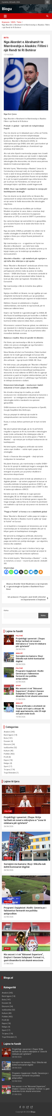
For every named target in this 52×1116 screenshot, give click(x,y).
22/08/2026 (20, 682)
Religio (6, 763)
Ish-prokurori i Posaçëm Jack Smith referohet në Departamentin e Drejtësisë (27, 598)
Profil (6, 757)
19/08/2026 (20, 717)
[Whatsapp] (11, 572)
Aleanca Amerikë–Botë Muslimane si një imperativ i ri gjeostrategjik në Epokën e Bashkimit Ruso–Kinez (27, 586)
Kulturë (7, 751)
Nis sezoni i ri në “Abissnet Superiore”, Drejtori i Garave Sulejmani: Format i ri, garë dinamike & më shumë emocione (32, 692)
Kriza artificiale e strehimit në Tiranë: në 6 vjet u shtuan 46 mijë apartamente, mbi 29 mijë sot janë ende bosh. (31, 710)
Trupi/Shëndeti (10, 773)
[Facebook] (6, 572)
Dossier (7, 741)
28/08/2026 (20, 649)
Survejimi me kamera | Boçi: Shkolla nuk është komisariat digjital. (30, 658)
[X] (21, 572)
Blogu (7, 9)
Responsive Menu (47, 2)
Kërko (6, 610)
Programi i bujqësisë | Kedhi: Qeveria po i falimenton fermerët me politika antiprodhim (30, 675)
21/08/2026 (20, 699)
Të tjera (7, 769)
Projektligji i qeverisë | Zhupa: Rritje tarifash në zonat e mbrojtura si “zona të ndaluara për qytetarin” (31, 642)
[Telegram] (31, 572)
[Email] (26, 572)
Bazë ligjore (8, 735)
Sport (18, 686)
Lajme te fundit (14, 631)
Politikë (19, 636)
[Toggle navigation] (5, 16)
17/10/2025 (8, 55)
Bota (6, 38)
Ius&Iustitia (8, 747)
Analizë (19, 653)
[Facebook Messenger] (16, 572)
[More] (40, 572)
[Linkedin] (36, 572)
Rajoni (6, 760)
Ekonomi (7, 744)
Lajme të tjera (11, 781)
